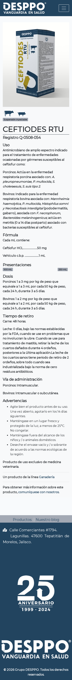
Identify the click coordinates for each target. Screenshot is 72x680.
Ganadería (46, 477)
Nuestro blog (47, 519)
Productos (22, 519)
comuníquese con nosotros (38, 492)
